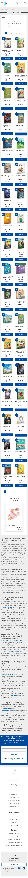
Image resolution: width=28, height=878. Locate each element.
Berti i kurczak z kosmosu (7, 301)
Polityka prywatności (14, 797)
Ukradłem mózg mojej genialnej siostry (7, 276)
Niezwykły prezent (20, 125)
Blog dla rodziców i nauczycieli (14, 845)
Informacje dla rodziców (14, 839)
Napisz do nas (14, 864)
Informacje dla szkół (14, 833)
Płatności (14, 791)
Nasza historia (14, 777)
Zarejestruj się (14, 816)
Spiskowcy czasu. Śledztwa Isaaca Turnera (7, 452)
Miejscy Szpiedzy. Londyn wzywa (7, 427)
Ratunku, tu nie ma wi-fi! (20, 326)
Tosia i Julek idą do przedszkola (20, 301)
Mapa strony (14, 848)
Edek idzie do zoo (20, 175)
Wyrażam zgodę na (14, 759)
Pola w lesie (7, 100)
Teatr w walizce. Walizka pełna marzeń (21, 402)
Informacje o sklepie (14, 774)
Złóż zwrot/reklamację (14, 806)
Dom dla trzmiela (7, 376)
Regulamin (14, 794)
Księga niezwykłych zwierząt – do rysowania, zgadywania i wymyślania (7, 226)
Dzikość (7, 75)
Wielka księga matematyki (20, 276)
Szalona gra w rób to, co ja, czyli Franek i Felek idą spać (21, 76)
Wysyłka (14, 788)
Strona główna (4, 9)
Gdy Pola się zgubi (20, 476)
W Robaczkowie (20, 50)
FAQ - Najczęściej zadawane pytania (14, 842)
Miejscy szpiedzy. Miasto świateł (7, 126)
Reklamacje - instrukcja (14, 800)
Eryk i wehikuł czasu (7, 401)
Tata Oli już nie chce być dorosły (7, 176)
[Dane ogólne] (21, 3)
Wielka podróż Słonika (20, 451)
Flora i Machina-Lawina (7, 351)
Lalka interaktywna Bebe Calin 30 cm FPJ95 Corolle (13, 524)
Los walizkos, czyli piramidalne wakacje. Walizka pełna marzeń (20, 101)
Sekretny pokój (7, 200)
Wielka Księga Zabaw (7, 150)
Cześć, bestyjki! (20, 426)
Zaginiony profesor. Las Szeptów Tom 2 (20, 201)
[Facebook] (24, 868)
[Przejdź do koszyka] (25, 3)
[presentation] (5, 517)
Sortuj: (14, 21)
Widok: (9, 26)
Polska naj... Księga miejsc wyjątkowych (21, 151)
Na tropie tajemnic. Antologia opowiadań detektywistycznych (7, 477)
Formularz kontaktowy (14, 780)
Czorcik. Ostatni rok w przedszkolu (7, 51)
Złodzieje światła (7, 251)
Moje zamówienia (14, 819)
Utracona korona (21, 376)
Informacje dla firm (14, 836)
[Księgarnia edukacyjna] (19, 868)
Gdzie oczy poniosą (7, 326)
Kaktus (20, 225)
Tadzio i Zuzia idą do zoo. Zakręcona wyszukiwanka (21, 352)
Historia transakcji (14, 825)
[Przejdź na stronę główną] (5, 3)
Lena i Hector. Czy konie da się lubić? (21, 251)
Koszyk (14, 822)
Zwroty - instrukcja (14, 803)
